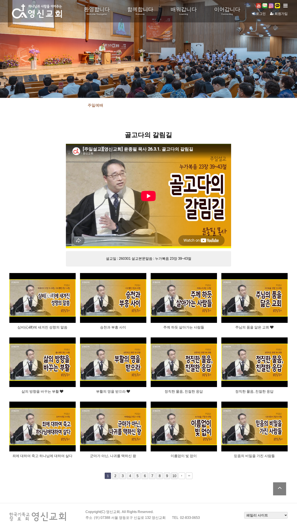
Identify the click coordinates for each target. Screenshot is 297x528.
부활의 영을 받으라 (111, 391)
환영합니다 (97, 10)
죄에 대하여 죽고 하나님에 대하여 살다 (42, 456)
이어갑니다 (227, 10)
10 (174, 476)
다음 (182, 476)
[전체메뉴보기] (285, 5)
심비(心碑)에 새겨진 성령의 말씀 (42, 327)
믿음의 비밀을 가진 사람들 (254, 456)
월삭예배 (148, 105)
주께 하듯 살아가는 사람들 (183, 327)
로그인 (260, 13)
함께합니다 (140, 10)
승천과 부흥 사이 (113, 327)
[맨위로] (279, 488)
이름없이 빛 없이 (184, 456)
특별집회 (175, 105)
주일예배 (95, 105)
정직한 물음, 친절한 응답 (184, 391)
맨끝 (189, 476)
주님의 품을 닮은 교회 (252, 327)
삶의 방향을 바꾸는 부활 (41, 391)
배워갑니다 (184, 10)
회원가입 (281, 13)
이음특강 (201, 105)
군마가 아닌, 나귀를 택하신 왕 (113, 456)
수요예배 (122, 105)
